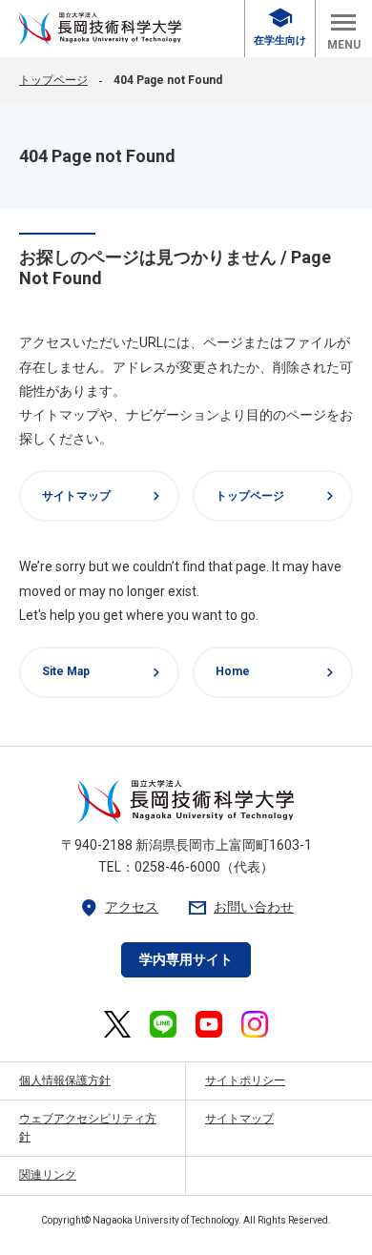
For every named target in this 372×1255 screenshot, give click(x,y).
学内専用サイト (186, 959)
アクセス (118, 907)
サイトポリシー (245, 1080)
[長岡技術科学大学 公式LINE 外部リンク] (163, 1024)
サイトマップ (103, 495)
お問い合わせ (240, 907)
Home (277, 672)
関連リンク (47, 1175)
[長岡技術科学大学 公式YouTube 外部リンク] (209, 1024)
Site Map (103, 672)
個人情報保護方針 (65, 1080)
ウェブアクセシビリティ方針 (87, 1127)
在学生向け (280, 27)
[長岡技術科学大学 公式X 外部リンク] (117, 1024)
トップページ (53, 80)
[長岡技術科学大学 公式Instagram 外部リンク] (254, 1024)
